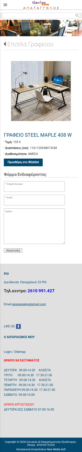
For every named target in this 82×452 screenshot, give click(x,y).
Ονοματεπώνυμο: (15, 184)
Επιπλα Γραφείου (30, 44)
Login (7, 352)
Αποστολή (13, 250)
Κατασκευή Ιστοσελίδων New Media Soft (41, 449)
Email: (10, 197)
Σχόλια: (8, 211)
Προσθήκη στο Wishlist (23, 162)
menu (5, 4)
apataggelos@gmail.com (29, 304)
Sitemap (20, 352)
